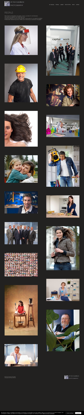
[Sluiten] (82, 413)
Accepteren (78, 413)
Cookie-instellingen (70, 413)
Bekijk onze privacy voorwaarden (49, 413)
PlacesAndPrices (13, 377)
